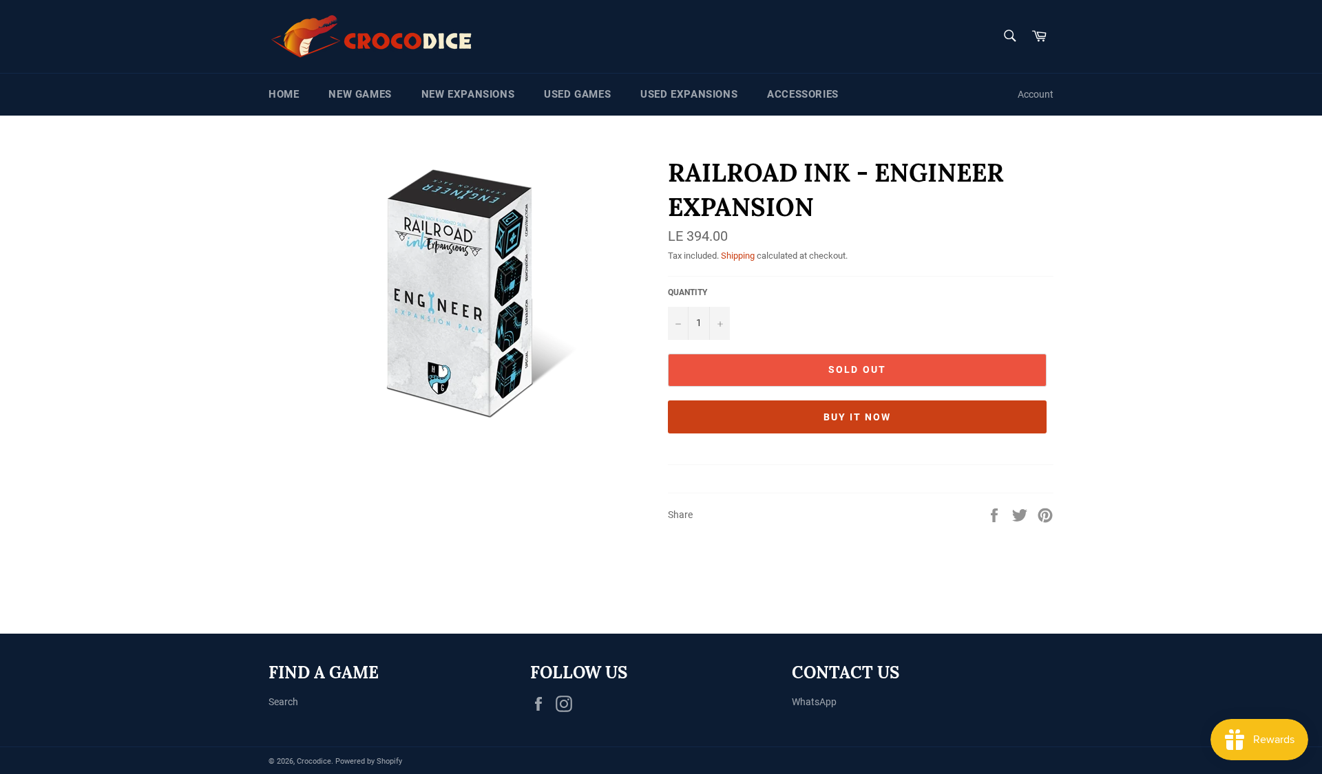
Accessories (803, 94)
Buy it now (857, 416)
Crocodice (314, 761)
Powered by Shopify (368, 761)
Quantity (687, 292)
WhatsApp (814, 701)
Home (284, 94)
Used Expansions (688, 94)
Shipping (738, 255)
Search (283, 701)
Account (1035, 94)
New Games (359, 94)
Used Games (577, 94)
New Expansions (467, 94)
